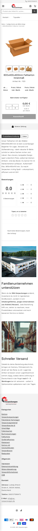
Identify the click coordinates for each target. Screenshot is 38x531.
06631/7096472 (32, 1)
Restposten (6, 453)
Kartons (4, 414)
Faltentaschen (7, 431)
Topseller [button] (16, 17)
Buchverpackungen (9, 434)
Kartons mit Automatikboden (8, 446)
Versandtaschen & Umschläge (8, 427)
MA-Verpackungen (22, 527)
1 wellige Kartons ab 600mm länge (15, 24)
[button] (27, 185)
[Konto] (30, 6)
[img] (9, 193)
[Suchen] (34, 11)
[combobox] (16, 11)
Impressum (6, 463)
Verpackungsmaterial (9, 423)
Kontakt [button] (5, 17)
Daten (24, 136)
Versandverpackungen (10, 417)
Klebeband (6, 442)
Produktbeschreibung (11, 136)
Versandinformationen (10, 472)
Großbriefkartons (8, 439)
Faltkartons (6, 437)
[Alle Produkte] (3, 6)
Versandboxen (7, 451)
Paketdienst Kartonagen (11, 420)
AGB (3, 475)
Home (3, 24)
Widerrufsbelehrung (9, 469)
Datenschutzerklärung (10, 466)
